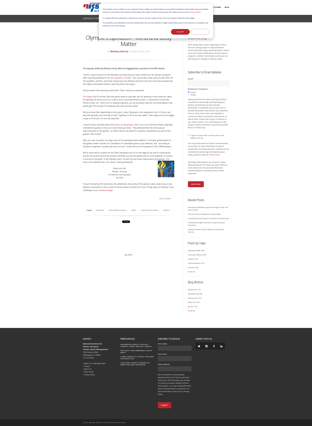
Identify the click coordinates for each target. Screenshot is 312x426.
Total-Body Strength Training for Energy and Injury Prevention (206, 223)
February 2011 (194, 298)
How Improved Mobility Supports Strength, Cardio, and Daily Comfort (208, 208)
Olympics (166, 210)
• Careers (86, 366)
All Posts (128, 255)
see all (192, 272)
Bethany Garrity (119, 51)
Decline (200, 32)
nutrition (193, 259)
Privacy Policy (195, 12)
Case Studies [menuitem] (215, 7)
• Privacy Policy (89, 374)
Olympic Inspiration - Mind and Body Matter (129, 41)
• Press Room (88, 372)
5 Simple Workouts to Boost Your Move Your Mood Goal (208, 218)
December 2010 (195, 294)
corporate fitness (196, 263)
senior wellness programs (118, 210)
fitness (133, 210)
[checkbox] (208, 93)
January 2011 (194, 289)
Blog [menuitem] (227, 7)
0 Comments (166, 199)
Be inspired (100, 210)
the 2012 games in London (119, 77)
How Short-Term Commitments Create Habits (204, 214)
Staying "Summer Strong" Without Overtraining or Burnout (206, 230)
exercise (193, 267)
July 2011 (192, 306)
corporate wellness (197, 255)
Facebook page (106, 190)
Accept (180, 32)
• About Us (87, 369)
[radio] (208, 92)
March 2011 (193, 302)
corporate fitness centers (149, 210)
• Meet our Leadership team (94, 363)
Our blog (87, 96)
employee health (196, 250)
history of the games (123, 124)
